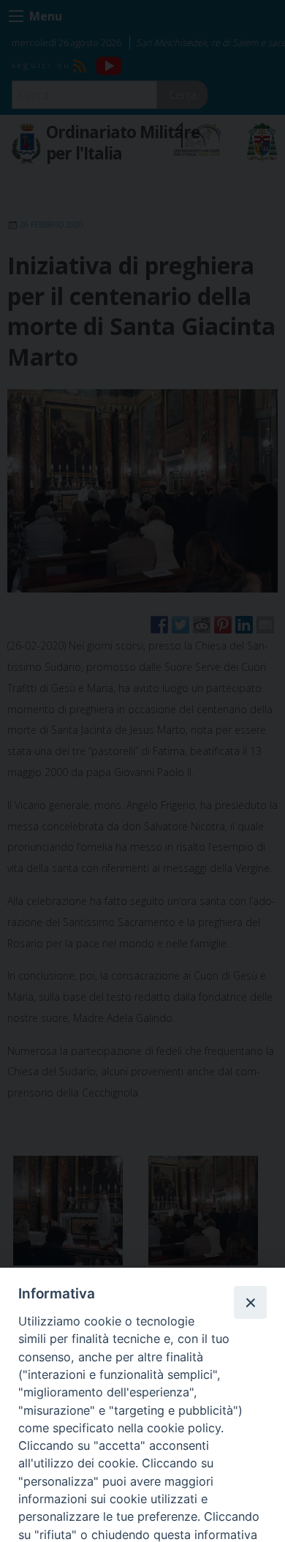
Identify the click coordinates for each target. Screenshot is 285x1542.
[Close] (250, 1302)
